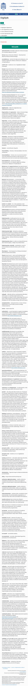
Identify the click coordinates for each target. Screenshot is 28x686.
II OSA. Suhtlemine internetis (7, 31)
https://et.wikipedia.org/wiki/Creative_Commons (13, 92)
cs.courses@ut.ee (23, 671)
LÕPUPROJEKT (4, 35)
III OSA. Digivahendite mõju (7, 33)
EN (20, 14)
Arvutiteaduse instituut (17, 6)
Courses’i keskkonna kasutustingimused (9, 684)
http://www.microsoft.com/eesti (9, 616)
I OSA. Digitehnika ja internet (7, 29)
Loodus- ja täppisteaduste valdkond (17, 667)
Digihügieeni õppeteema (6, 27)
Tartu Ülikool (17, 9)
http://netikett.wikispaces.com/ (14, 315)
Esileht (2, 14)
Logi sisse (25, 14)
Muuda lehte (4, 42)
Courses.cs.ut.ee (16, 3)
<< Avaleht (2, 24)
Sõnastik (3, 37)
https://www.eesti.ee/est (7, 618)
